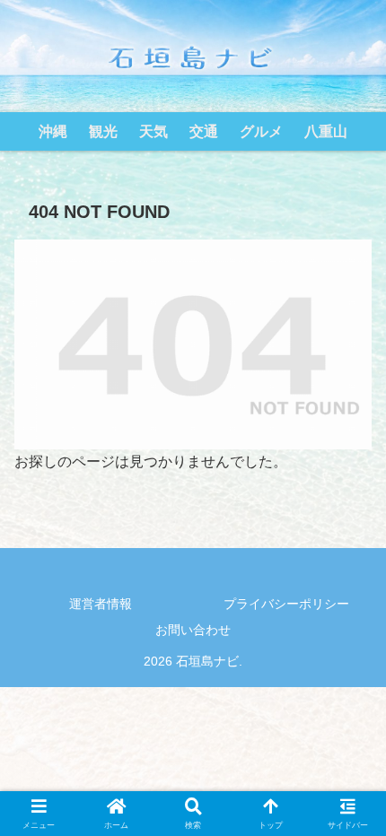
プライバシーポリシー (286, 604)
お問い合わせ (193, 630)
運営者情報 (100, 604)
